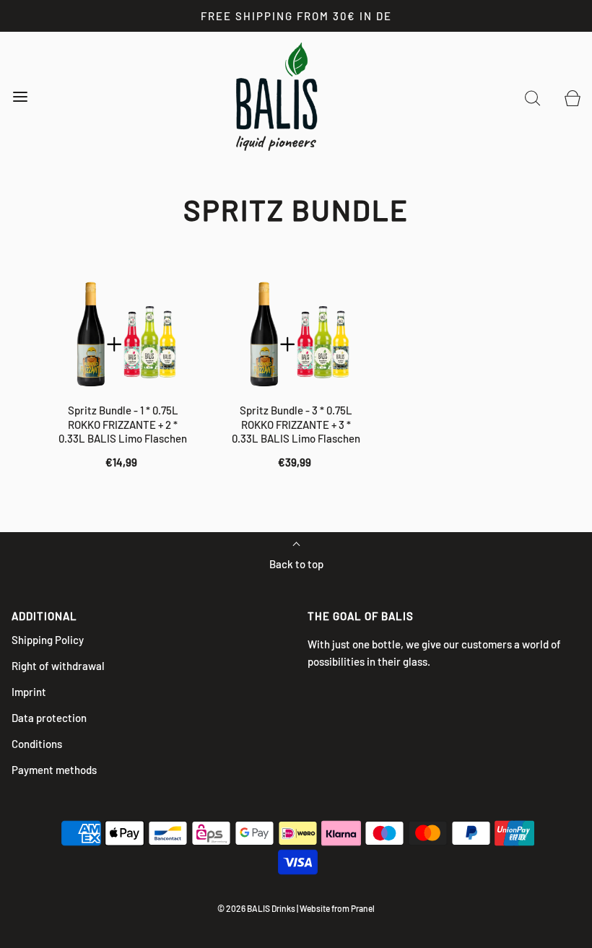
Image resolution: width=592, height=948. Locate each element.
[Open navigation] (20, 97)
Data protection (49, 717)
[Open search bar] (532, 97)
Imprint (29, 691)
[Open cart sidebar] (572, 97)
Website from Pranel (337, 908)
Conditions (37, 743)
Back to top (296, 563)
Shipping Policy (48, 639)
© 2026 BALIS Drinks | (257, 908)
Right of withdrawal (58, 665)
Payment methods (54, 769)
